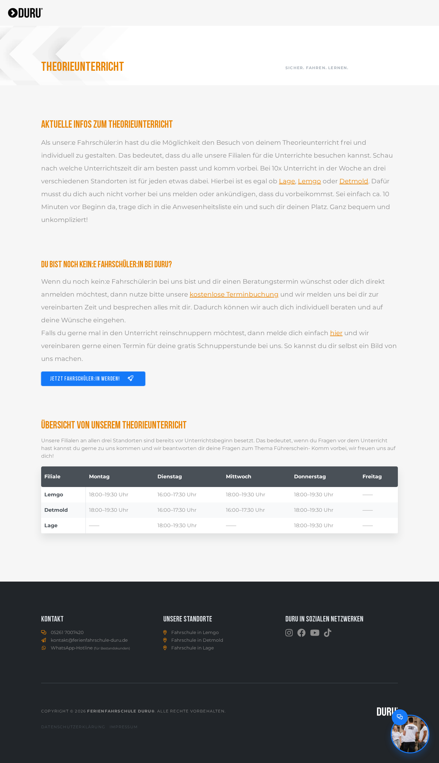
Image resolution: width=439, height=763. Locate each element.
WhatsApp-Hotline (90, 648)
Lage (287, 181)
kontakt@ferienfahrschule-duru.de (89, 640)
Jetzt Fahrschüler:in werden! (85, 379)
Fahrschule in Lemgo (195, 632)
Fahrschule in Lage (192, 648)
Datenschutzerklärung (73, 726)
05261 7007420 (67, 632)
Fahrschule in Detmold (197, 640)
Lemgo (309, 181)
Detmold (353, 181)
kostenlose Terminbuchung (234, 294)
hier (336, 333)
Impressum (124, 726)
